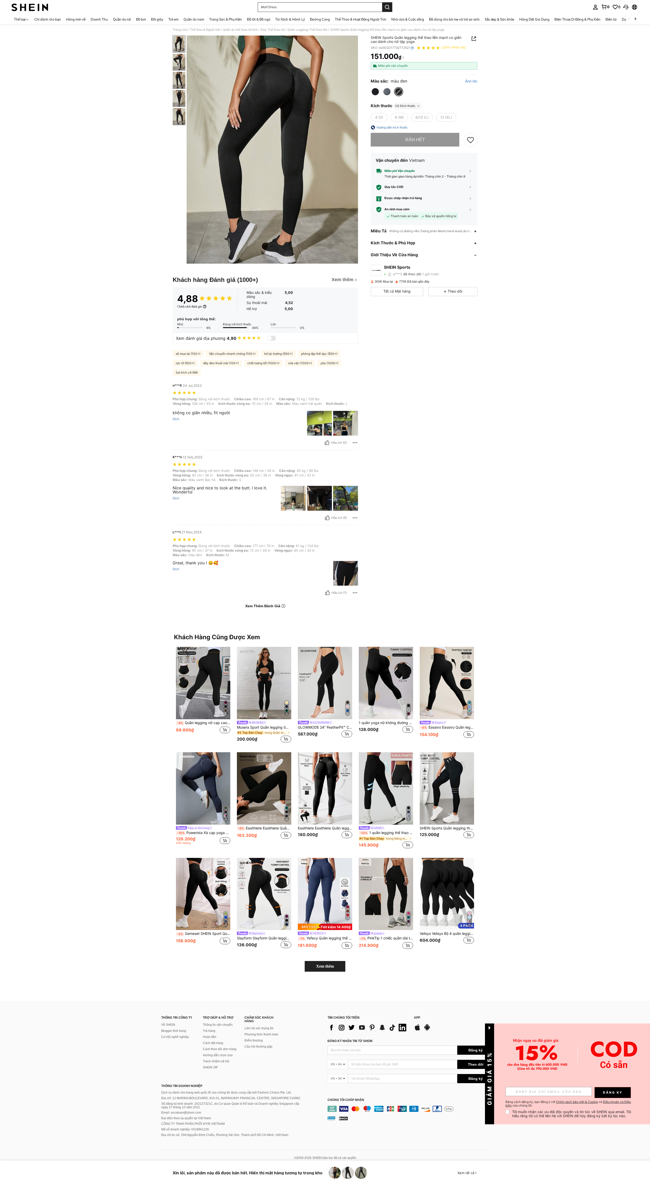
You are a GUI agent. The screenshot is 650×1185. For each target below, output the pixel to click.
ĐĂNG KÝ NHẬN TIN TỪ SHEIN (350, 1041)
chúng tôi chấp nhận (346, 1100)
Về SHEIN (168, 1025)
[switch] (271, 338)
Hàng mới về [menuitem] (76, 19)
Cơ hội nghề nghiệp (175, 1037)
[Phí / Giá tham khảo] (403, 57)
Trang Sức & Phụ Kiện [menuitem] (225, 19)
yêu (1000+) (329, 363)
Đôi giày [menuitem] (157, 19)
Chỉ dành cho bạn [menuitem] (47, 19)
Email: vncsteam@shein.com (181, 1112)
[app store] (417, 1030)
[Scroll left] (629, 19)
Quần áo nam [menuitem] (194, 19)
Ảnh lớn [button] (471, 81)
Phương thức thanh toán (261, 1034)
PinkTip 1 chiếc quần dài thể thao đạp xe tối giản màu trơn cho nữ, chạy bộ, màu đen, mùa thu (386, 938)
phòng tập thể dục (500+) (319, 354)
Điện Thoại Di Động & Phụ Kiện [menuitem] (577, 19)
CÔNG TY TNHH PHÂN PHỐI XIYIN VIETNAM (193, 1124)
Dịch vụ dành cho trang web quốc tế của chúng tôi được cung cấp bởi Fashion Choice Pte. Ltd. (226, 1092)
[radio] (375, 91)
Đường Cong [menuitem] (320, 19)
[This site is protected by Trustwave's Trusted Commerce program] (331, 1118)
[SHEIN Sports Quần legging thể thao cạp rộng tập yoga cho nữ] (447, 788)
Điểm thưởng (254, 1040)
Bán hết (415, 139)
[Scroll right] (635, 19)
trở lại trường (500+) (278, 354)
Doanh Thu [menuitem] (99, 19)
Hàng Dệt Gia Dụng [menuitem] (534, 19)
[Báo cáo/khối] (355, 443)
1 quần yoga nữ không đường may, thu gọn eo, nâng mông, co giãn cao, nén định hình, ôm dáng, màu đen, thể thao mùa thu (386, 723)
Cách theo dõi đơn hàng (219, 1049)
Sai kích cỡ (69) (187, 372)
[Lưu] (470, 140)
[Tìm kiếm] (387, 7)
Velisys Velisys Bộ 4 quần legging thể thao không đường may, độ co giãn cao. (447, 934)
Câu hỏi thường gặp (258, 1046)
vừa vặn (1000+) (300, 363)
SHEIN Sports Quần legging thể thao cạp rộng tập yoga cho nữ (447, 828)
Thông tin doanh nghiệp (181, 1086)
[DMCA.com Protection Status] (343, 1118)
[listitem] (203, 695)
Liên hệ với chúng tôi (259, 1028)
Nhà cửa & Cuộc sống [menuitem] (407, 19)
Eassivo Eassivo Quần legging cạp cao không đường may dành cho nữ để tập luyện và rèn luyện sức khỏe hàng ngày (447, 727)
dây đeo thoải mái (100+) (221, 363)
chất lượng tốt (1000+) (263, 363)
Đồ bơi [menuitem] (141, 19)
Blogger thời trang (173, 1031)
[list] (368, 1027)
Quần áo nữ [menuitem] (122, 19)
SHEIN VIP (210, 1067)
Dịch (176, 419)
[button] (626, 7)
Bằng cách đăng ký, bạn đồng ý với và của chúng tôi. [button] (568, 1103)
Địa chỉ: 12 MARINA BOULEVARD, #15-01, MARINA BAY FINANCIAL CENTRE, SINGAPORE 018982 (230, 1098)
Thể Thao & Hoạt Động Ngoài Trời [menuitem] (360, 19)
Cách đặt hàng (213, 1043)
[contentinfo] (411, 1109)
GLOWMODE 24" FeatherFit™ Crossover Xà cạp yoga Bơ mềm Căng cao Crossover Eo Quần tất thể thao (325, 727)
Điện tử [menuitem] (611, 19)
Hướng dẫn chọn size (218, 1055)
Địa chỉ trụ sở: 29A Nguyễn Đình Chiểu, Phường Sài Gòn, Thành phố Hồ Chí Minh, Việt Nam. (225, 1135)
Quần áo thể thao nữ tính (240, 29)
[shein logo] (29, 7)
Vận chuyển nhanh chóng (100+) (232, 354)
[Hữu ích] (327, 443)
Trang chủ (180, 29)
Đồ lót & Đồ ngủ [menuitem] (258, 19)
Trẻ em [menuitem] (173, 19)
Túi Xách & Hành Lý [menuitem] (290, 19)
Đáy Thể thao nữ (272, 29)
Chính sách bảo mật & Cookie (577, 1102)
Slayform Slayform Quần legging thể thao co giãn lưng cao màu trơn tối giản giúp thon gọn (264, 938)
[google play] (427, 1030)
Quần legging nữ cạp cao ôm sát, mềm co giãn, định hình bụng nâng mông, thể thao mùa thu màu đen (203, 723)
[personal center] (595, 7)
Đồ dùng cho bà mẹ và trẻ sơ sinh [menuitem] (454, 19)
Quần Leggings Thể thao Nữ (307, 29)
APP (417, 1017)
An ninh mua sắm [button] (397, 209)
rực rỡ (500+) (185, 363)
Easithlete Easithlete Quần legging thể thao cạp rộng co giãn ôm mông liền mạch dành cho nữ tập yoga (325, 828)
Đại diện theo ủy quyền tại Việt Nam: (186, 1118)
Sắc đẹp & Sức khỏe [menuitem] (499, 19)
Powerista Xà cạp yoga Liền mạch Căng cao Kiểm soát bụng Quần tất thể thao (203, 833)
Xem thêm (325, 966)
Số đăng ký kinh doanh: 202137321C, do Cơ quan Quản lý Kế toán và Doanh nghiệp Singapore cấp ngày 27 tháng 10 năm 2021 (230, 1105)
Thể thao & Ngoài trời (205, 29)
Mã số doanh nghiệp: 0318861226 (185, 1129)
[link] (605, 7)
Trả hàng (209, 1031)
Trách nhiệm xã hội (216, 1061)
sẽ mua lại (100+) (188, 354)
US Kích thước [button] (405, 106)
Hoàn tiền (209, 1037)
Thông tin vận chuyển (218, 1025)
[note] (325, 927)
